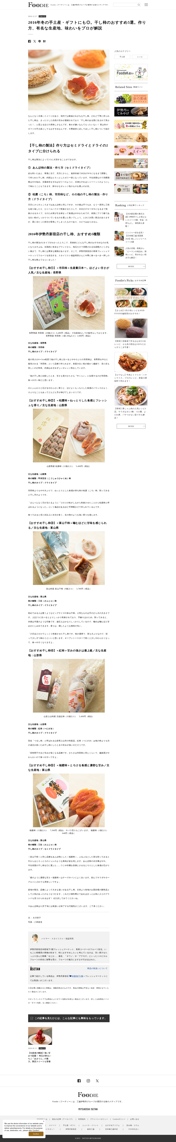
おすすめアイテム (112, 1125)
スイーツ (52, 1125)
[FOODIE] (44, 41)
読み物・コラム (133, 1125)
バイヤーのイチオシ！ (46, 1129)
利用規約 (81, 1119)
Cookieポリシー (119, 1119)
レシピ (140, 57)
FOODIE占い (134, 1129)
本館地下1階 (77, 976)
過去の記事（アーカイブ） (63, 1119)
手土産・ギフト (69, 1125)
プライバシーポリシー (99, 1119)
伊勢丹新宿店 (71, 1129)
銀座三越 (90, 1129)
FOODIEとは (42, 1119)
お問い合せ (134, 1119)
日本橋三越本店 (111, 1129)
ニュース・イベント (90, 1125)
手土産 (122, 57)
